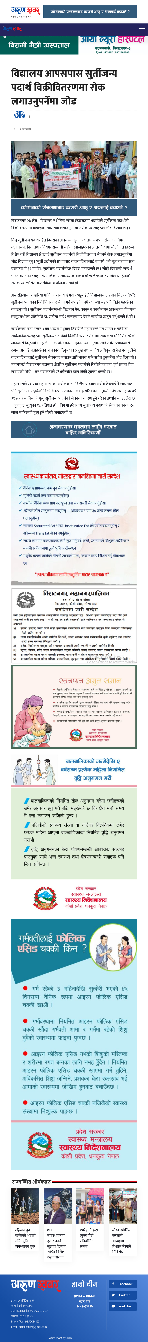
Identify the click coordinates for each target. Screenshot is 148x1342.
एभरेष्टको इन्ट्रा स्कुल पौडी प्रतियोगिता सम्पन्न (89, 1238)
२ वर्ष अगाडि (24, 129)
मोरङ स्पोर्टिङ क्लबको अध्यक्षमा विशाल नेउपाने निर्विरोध (121, 1241)
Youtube (125, 1306)
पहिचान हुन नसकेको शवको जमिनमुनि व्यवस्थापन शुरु (25, 1238)
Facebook (125, 1284)
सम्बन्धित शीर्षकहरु (31, 1182)
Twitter (124, 1295)
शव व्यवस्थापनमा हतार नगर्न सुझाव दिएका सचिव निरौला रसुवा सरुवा (56, 1243)
